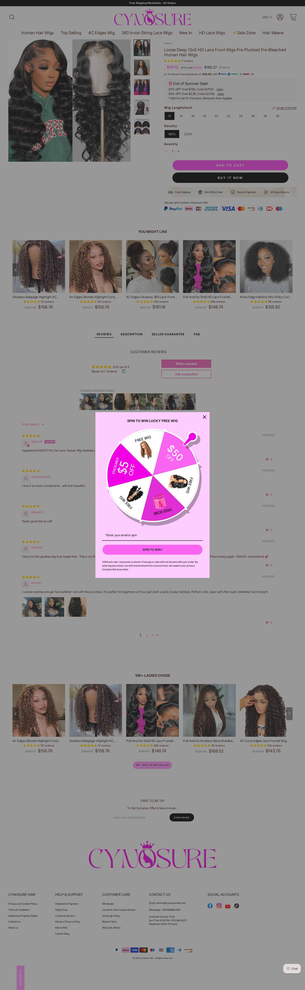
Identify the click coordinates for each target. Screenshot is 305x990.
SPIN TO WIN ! (153, 549)
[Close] (205, 417)
